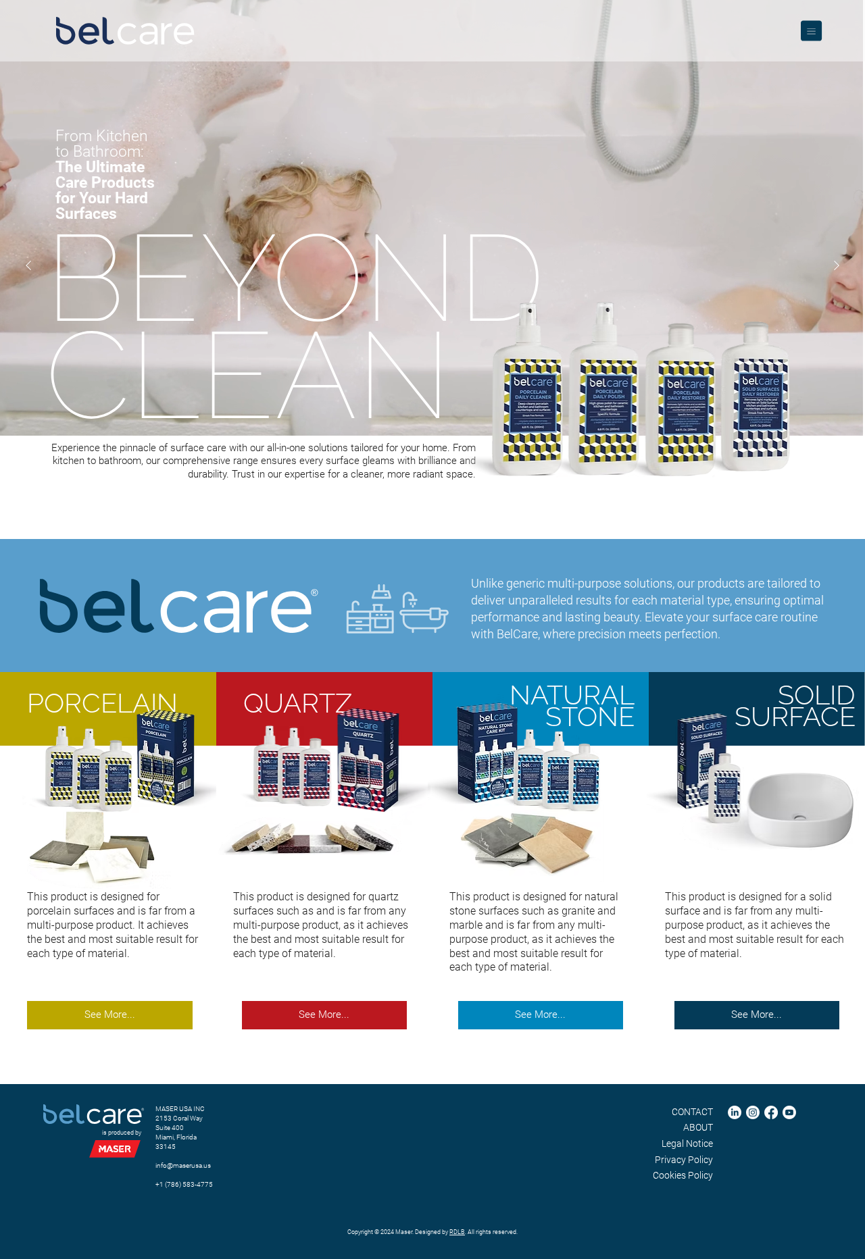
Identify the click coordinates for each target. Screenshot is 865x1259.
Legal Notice (687, 1143)
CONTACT (692, 1111)
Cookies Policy (683, 1175)
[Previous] (28, 265)
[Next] (836, 265)
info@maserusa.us (183, 1165)
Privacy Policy (684, 1159)
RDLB (457, 1232)
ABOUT (698, 1127)
